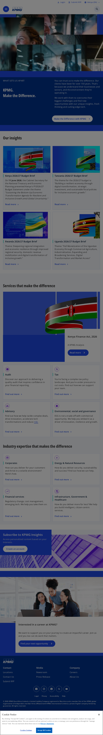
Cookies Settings (26, 730)
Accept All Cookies (44, 730)
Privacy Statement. (47, 724)
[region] (51, 723)
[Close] (99, 714)
